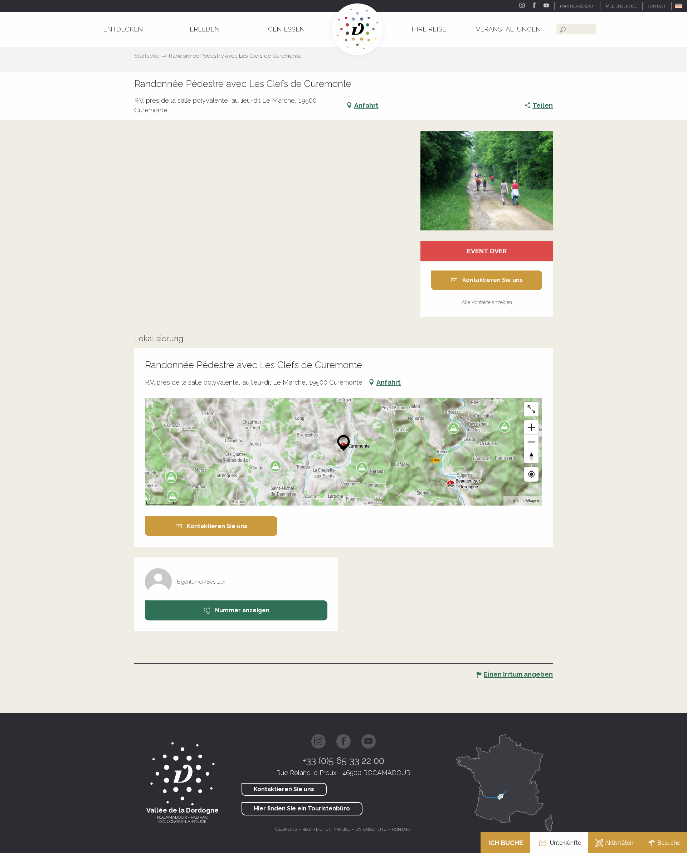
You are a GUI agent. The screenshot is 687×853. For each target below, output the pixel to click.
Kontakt (401, 829)
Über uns (286, 829)
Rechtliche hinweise (326, 829)
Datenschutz (371, 829)
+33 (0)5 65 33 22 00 (343, 760)
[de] (679, 6)
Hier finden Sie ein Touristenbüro (302, 808)
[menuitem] (123, 29)
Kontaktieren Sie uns (284, 789)
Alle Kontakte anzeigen (487, 302)
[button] (679, 6)
